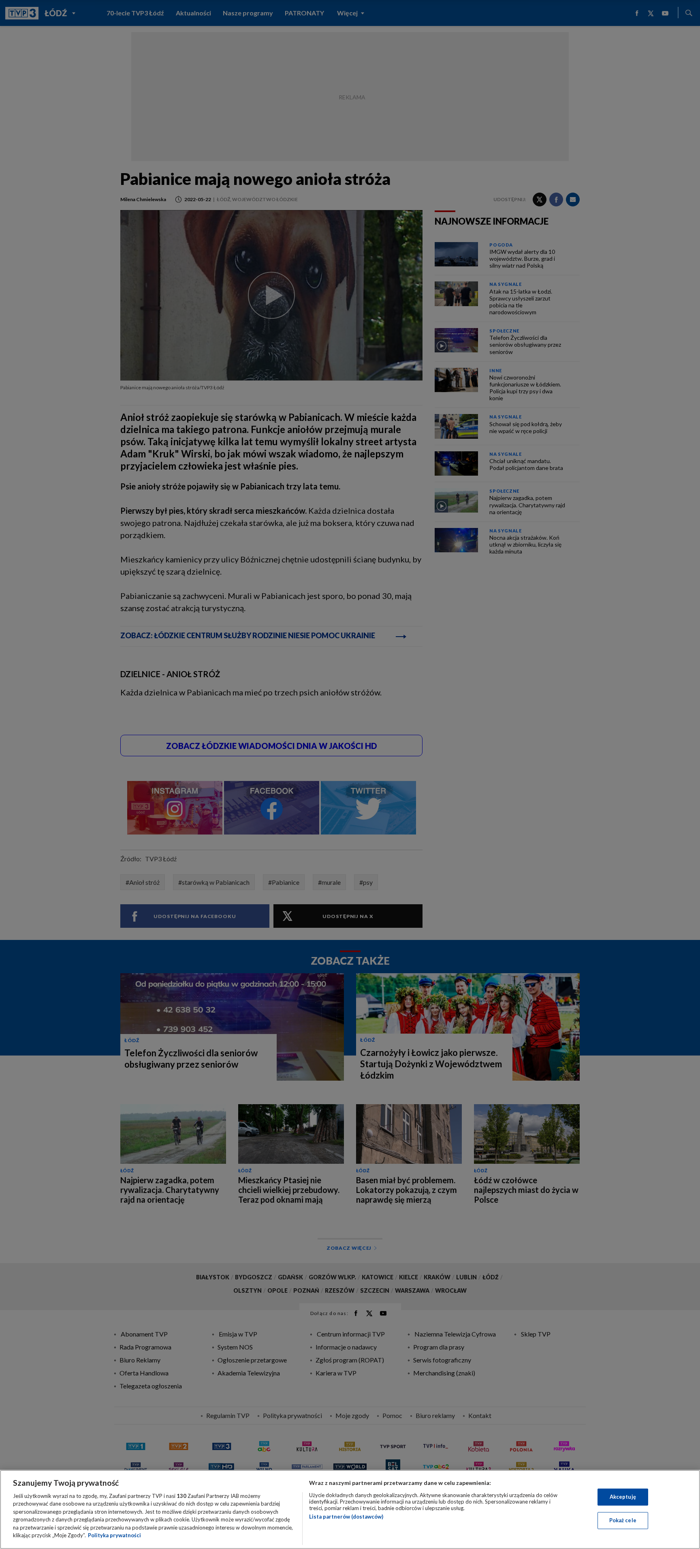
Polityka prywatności (114, 1535)
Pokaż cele (622, 1520)
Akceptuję (623, 1496)
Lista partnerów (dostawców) (346, 1516)
